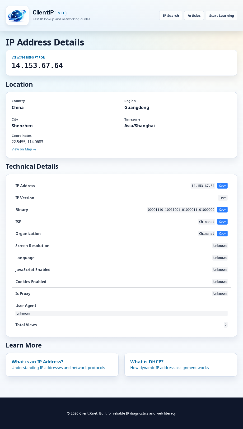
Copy (222, 186)
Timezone (132, 119)
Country (18, 101)
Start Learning (221, 15)
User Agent (25, 305)
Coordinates (22, 135)
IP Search (171, 15)
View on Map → (24, 149)
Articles (194, 15)
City (15, 119)
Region (130, 101)
